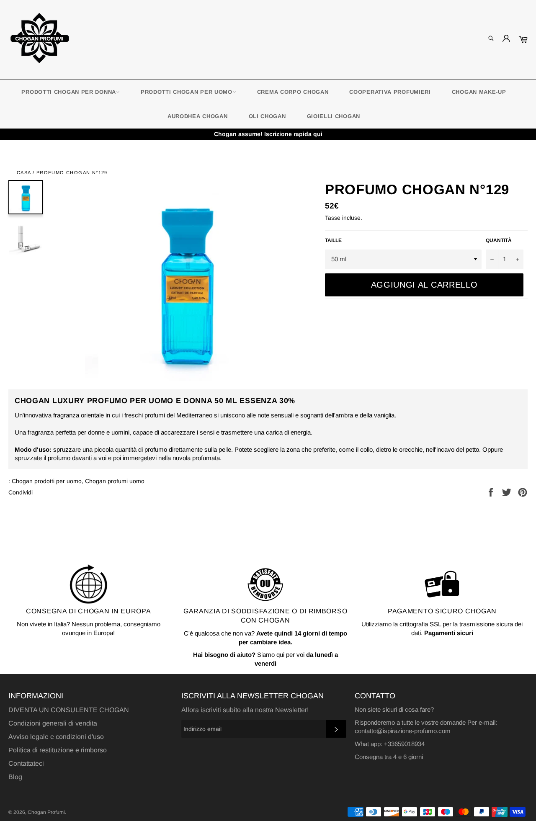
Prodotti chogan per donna (68, 92)
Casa (24, 172)
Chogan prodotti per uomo (47, 481)
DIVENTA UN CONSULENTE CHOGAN (68, 709)
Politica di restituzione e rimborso (57, 750)
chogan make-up (479, 92)
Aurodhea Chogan (198, 116)
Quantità (499, 240)
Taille (333, 240)
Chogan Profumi (46, 812)
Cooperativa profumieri (389, 92)
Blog (15, 776)
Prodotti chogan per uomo (186, 92)
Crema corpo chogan (293, 92)
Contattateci (26, 763)
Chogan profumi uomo (114, 481)
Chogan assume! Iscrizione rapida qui (268, 134)
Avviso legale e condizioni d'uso (56, 736)
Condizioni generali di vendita (52, 723)
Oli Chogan (267, 116)
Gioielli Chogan (334, 116)
